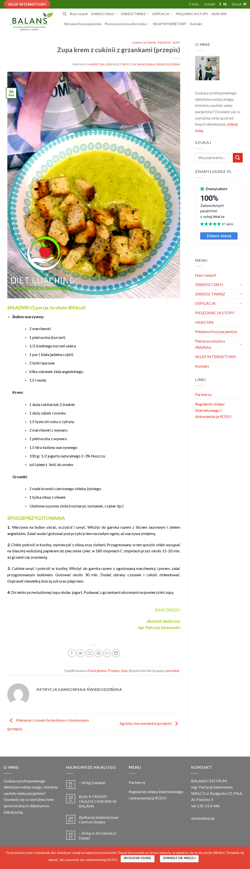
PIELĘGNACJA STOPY (192, 14)
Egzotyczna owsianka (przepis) (146, 723)
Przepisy (164, 42)
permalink (172, 671)
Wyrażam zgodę (137, 858)
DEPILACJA (160, 14)
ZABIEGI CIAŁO (102, 14)
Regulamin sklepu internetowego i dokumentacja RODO (213, 410)
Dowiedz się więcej (179, 858)
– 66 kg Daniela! (92, 782)
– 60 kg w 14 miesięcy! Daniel (97, 835)
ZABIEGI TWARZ (133, 14)
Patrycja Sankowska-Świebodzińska (151, 64)
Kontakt (209, 4)
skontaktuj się (203, 818)
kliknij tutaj (13, 812)
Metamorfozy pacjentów (82, 24)
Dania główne (144, 42)
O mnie (194, 4)
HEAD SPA (219, 14)
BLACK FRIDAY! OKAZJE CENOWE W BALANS (97, 801)
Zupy (176, 42)
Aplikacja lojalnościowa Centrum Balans (98, 819)
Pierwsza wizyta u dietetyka (125, 24)
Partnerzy (203, 394)
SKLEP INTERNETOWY (170, 24)
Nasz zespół (79, 14)
